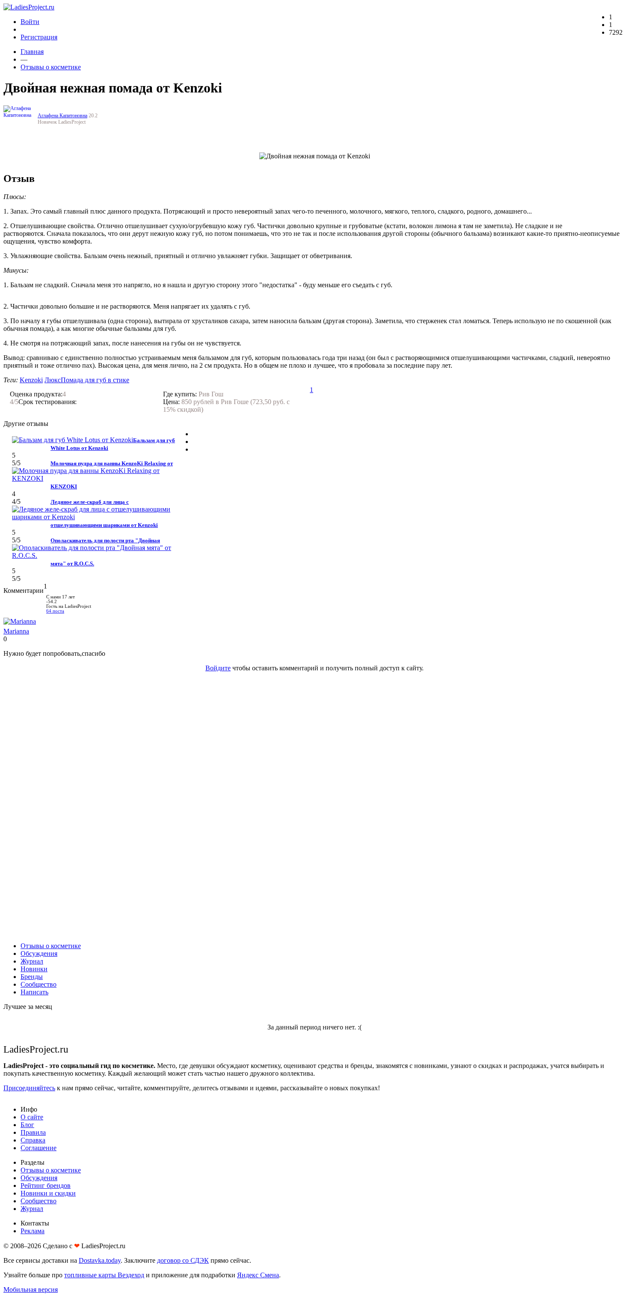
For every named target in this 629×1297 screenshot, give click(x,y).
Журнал (32, 961)
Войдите (218, 668)
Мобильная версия (30, 1289)
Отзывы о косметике (51, 67)
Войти (30, 21)
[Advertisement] (314, 806)
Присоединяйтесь (29, 1088)
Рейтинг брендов (46, 1185)
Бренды (32, 976)
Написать (34, 992)
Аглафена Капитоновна (62, 116)
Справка (33, 1140)
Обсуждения (39, 953)
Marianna (16, 631)
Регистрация (39, 37)
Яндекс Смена (258, 1275)
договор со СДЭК (183, 1260)
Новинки (34, 969)
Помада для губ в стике (95, 380)
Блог (27, 1124)
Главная (32, 51)
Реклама (33, 1231)
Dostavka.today (100, 1260)
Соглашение (38, 1147)
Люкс (53, 380)
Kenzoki (31, 380)
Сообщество (38, 984)
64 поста (55, 611)
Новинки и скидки (48, 1193)
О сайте (32, 1117)
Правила (33, 1132)
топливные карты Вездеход (104, 1275)
